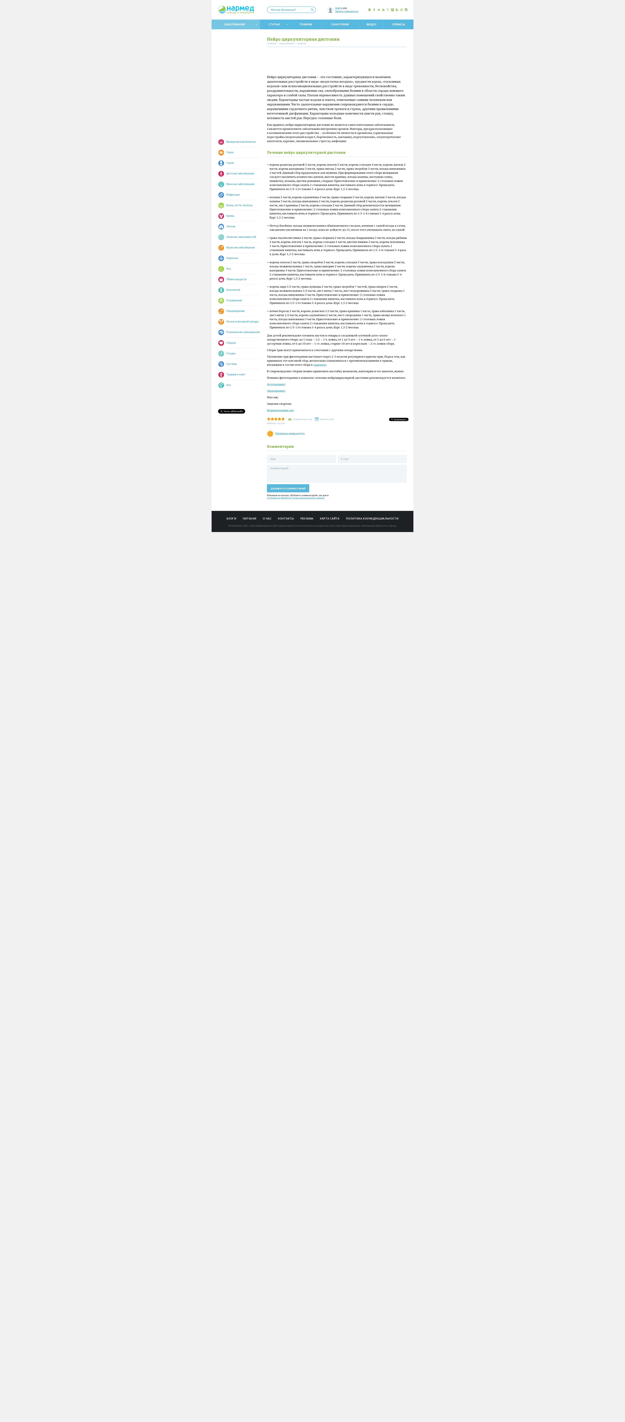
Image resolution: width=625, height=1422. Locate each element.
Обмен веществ (236, 279)
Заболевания (234, 24)
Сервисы (398, 24)
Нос (228, 268)
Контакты (286, 518)
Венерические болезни (241, 142)
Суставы (231, 364)
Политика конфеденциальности (372, 518)
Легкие (230, 226)
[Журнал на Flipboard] (392, 9)
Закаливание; (276, 391)
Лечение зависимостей (241, 237)
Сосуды (231, 353)
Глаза (229, 152)
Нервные (232, 258)
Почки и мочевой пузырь (242, 321)
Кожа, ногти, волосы (239, 205)
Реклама (306, 518)
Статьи (274, 24)
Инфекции (233, 194)
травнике (319, 365)
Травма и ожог (235, 374)
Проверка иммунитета (290, 433)
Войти (338, 8)
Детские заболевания (240, 173)
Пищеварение (235, 311)
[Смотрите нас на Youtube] (383, 9)
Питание (249, 518)
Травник (305, 24)
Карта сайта (330, 518)
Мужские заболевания (240, 247)
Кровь (230, 216)
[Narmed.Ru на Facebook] (374, 9)
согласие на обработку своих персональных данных (295, 497)
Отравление (234, 300)
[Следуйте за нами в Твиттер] (378, 9)
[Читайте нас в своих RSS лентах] (397, 9)
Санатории (340, 24)
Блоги (231, 518)
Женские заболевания (240, 184)
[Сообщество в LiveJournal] (388, 9)
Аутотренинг (276, 384)
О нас (267, 518)
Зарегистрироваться (346, 11)
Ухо (228, 385)
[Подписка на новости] (401, 9)
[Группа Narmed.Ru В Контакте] (369, 9)
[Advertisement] (337, 61)
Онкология (233, 290)
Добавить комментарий (288, 488)
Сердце (231, 342)
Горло (230, 163)
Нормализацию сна (280, 410)
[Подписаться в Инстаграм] (406, 9)
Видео (371, 24)
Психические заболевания (243, 332)
